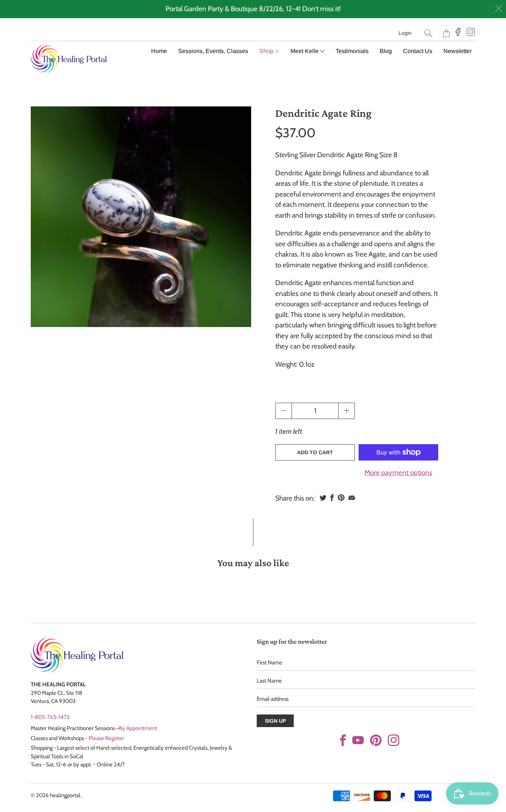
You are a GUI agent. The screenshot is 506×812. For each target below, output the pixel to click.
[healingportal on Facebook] (343, 740)
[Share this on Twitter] (323, 497)
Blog (386, 51)
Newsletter (457, 51)
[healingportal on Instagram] (393, 740)
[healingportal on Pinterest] (376, 740)
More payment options (398, 472)
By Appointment (138, 728)
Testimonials (352, 51)
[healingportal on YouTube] (358, 740)
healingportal (65, 795)
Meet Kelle (305, 51)
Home (159, 51)
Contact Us (417, 51)
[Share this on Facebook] (332, 497)
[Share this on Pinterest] (341, 497)
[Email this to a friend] (351, 497)
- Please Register (104, 738)
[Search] (428, 33)
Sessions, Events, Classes (213, 51)
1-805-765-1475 (50, 717)
